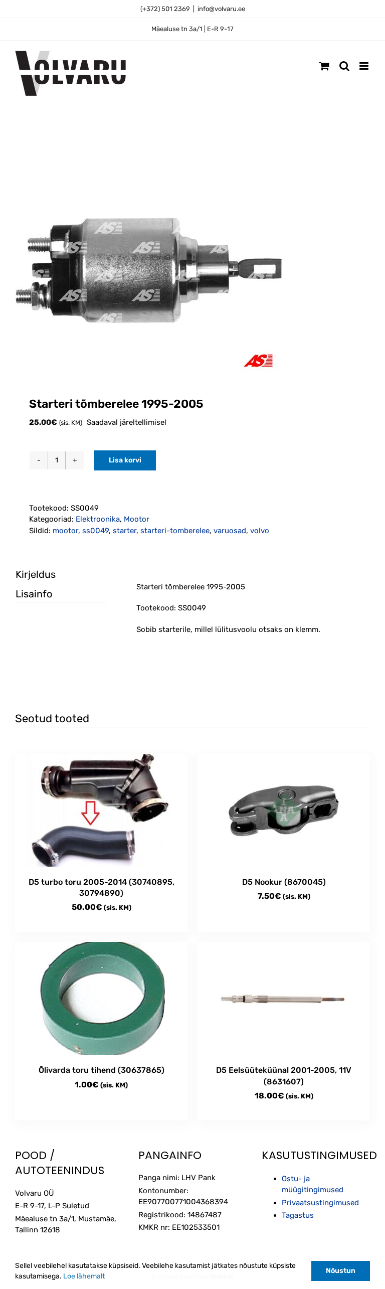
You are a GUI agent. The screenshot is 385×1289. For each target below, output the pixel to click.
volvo (259, 530)
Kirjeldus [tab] (36, 574)
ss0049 (95, 530)
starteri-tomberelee (175, 530)
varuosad (230, 530)
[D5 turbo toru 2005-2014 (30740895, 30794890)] (101, 810)
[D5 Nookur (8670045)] (284, 810)
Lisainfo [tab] (34, 594)
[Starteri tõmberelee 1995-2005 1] (192, 270)
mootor (65, 530)
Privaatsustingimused (320, 1202)
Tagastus (298, 1215)
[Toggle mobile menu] (364, 66)
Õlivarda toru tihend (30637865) (101, 1070)
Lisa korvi (125, 460)
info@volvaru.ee (221, 9)
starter (124, 530)
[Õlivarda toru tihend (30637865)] (101, 998)
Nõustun (340, 1270)
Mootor (136, 519)
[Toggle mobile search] (344, 66)
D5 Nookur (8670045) (284, 882)
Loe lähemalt (84, 1276)
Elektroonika (98, 519)
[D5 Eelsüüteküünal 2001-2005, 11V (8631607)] (284, 998)
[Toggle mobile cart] (324, 66)
